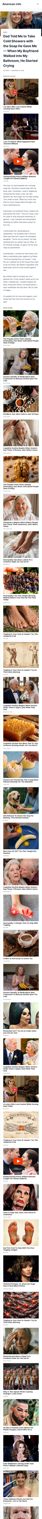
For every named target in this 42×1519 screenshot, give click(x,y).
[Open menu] (38, 4)
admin (7, 70)
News (5, 32)
